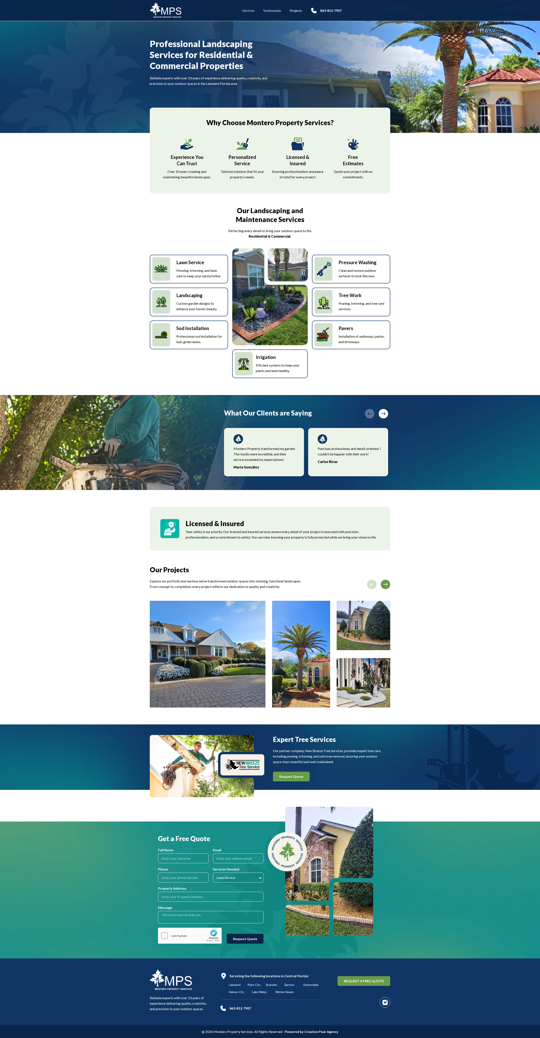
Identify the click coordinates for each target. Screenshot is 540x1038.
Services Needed (226, 869)
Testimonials (272, 10)
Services (248, 10)
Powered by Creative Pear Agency (311, 1032)
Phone (163, 869)
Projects (296, 10)
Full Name (166, 850)
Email (217, 850)
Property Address (172, 888)
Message (165, 907)
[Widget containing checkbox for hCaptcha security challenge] (190, 936)
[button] (369, 413)
